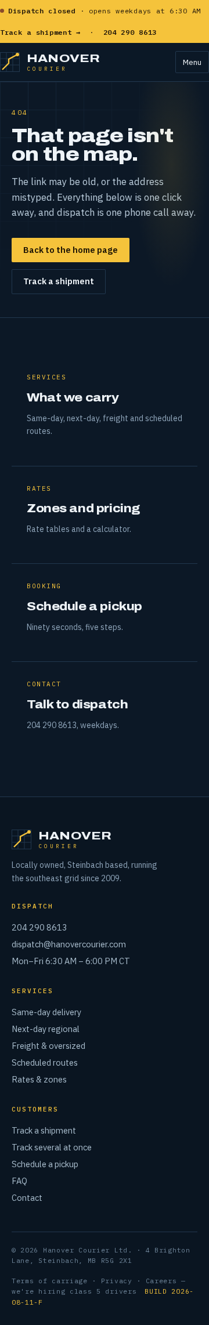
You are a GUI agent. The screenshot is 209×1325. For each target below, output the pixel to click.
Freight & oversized (48, 1045)
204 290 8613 (39, 927)
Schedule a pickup (45, 1164)
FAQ (19, 1180)
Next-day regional (46, 1028)
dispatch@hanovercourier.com (69, 944)
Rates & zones (39, 1079)
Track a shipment (58, 281)
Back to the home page (70, 249)
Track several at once (52, 1147)
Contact (27, 1197)
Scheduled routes (45, 1062)
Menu (192, 62)
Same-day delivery (46, 1012)
